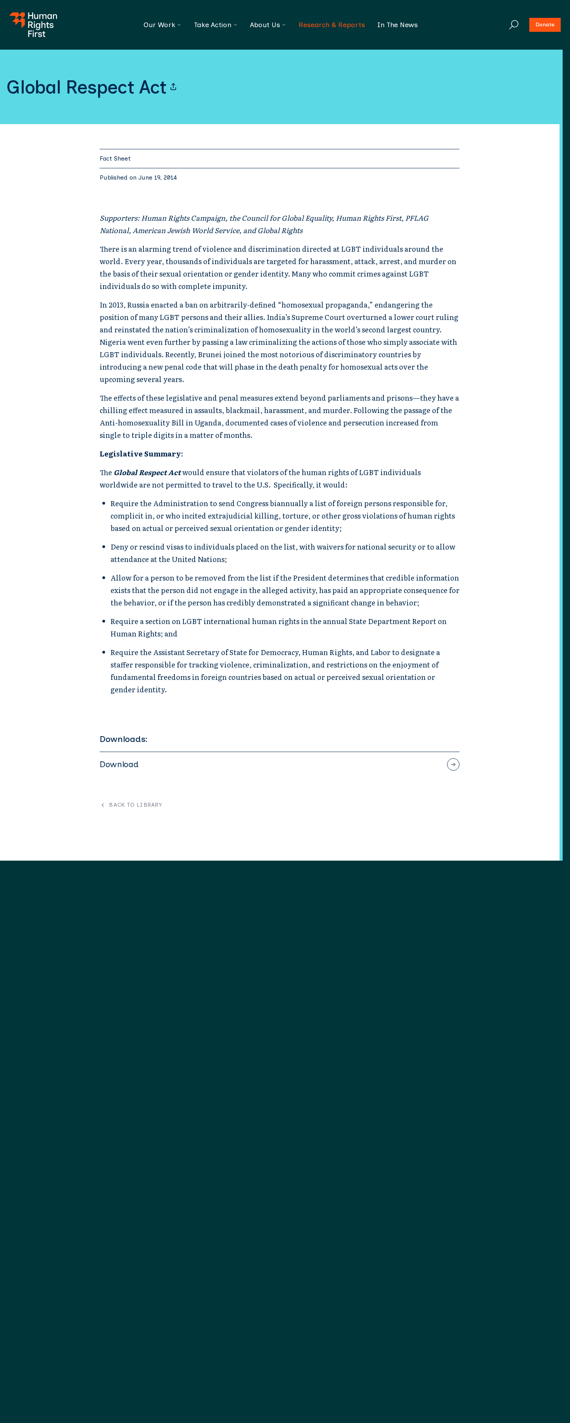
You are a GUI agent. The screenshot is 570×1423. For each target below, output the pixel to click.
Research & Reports (332, 25)
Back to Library (135, 805)
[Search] (513, 25)
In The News (397, 25)
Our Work (159, 25)
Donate (544, 24)
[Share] (173, 87)
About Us (265, 25)
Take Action (212, 25)
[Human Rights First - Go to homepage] (33, 24)
